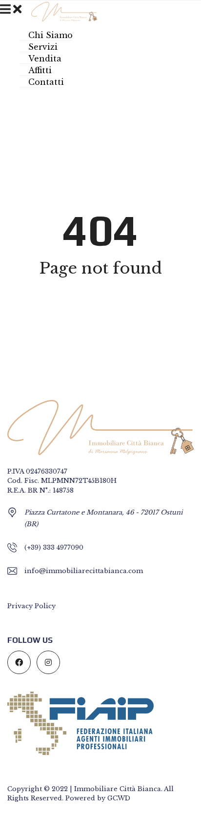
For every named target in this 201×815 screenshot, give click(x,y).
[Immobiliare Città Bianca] (60, 11)
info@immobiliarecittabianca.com (83, 571)
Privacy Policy (31, 606)
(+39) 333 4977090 (53, 547)
